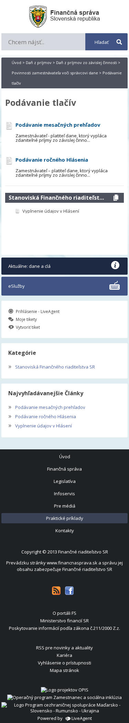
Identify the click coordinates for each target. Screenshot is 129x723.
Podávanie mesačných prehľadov (46, 406)
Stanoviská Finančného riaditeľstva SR (57, 197)
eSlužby (16, 286)
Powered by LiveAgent (64, 718)
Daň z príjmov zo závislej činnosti (86, 62)
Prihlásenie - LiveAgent (38, 311)
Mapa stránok (64, 670)
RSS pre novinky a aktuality (64, 648)
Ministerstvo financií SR (64, 621)
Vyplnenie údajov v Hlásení (40, 425)
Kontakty (64, 530)
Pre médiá (64, 506)
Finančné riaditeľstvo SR (83, 552)
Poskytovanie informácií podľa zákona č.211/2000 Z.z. (64, 628)
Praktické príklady (64, 518)
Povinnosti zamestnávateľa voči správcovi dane (55, 72)
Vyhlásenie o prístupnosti (64, 663)
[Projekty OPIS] (64, 690)
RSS (56, 590)
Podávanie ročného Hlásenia (42, 416)
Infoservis (64, 493)
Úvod (16, 62)
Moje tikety (26, 319)
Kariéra (64, 655)
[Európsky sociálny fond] (64, 697)
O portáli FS (64, 613)
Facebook (69, 590)
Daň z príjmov (39, 62)
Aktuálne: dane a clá (29, 266)
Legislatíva (65, 481)
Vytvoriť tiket (28, 327)
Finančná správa (64, 469)
